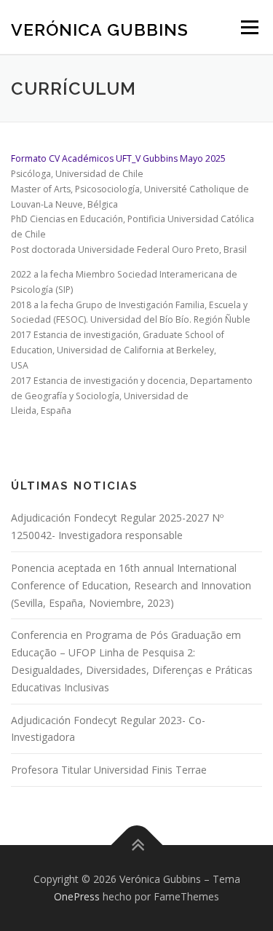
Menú (249, 27)
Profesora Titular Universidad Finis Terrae (109, 770)
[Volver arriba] (136, 845)
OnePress (77, 896)
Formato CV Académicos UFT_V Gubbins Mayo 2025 (118, 158)
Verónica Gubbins (100, 29)
